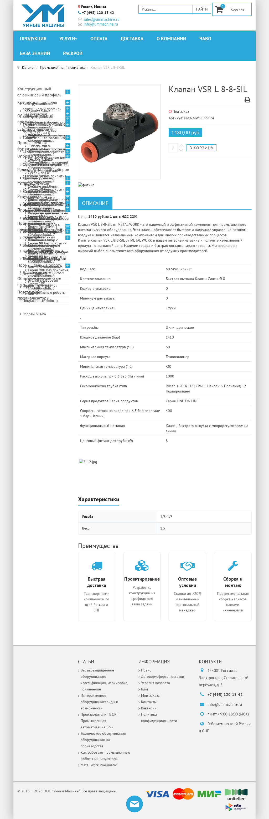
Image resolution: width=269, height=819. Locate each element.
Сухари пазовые (36, 151)
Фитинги (30, 238)
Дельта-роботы (35, 273)
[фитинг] (119, 132)
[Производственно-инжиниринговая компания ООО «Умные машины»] (43, 16)
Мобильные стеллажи (40, 218)
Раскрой (72, 53)
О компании (171, 39)
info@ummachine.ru (101, 24)
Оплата (98, 39)
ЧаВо (205, 39)
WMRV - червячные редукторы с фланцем (41, 208)
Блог (144, 689)
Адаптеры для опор (38, 178)
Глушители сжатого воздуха (45, 251)
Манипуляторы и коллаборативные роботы (44, 290)
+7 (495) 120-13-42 (98, 13)
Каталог (28, 67)
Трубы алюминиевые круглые (39, 133)
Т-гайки (29, 124)
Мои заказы (150, 695)
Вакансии (149, 708)
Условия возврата (155, 682)
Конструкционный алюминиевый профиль (39, 91)
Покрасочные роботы (40, 300)
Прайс (146, 670)
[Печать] (247, 100)
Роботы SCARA (34, 314)
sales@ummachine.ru (102, 19)
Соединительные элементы (36, 114)
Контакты (149, 701)
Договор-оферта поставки (162, 676)
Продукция (33, 39)
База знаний (35, 53)
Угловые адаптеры (43, 186)
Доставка (132, 39)
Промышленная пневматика (63, 67)
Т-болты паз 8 (39, 146)
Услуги (67, 39)
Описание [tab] (95, 203)
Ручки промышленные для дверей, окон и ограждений (45, 160)
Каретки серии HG (38, 191)
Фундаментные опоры (41, 164)
